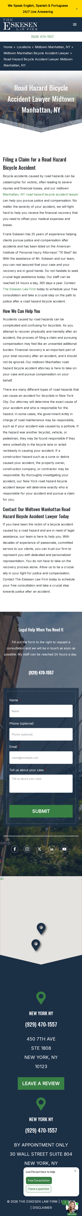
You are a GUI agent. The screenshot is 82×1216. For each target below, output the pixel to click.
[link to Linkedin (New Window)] (52, 849)
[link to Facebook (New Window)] (14, 849)
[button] (74, 24)
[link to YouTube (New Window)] (64, 849)
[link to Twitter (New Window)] (39, 849)
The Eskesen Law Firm (19, 289)
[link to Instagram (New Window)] (27, 849)
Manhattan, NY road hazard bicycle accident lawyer (40, 194)
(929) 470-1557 (42, 37)
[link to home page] (20, 24)
